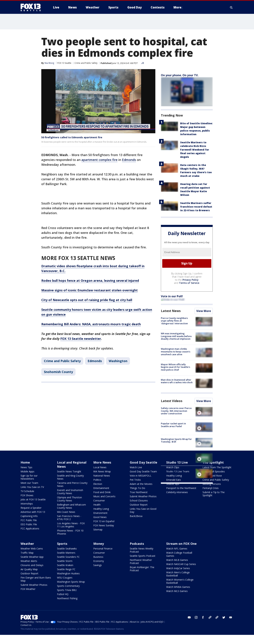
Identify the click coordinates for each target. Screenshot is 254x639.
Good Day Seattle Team (143, 471)
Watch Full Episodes (214, 471)
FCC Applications (30, 528)
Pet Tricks (135, 479)
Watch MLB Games (177, 560)
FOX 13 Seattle (64, 63)
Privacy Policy (190, 279)
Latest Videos (171, 401)
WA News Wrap (102, 471)
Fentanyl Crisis (211, 488)
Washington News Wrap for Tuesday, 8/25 (176, 456)
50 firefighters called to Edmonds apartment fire (71, 137)
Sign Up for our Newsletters (29, 477)
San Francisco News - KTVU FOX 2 (69, 517)
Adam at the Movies (141, 484)
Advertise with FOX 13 (33, 512)
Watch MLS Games (177, 591)
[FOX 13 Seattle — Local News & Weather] (32, 7)
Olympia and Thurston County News (69, 499)
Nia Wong (49, 63)
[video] (204, 412)
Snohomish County (58, 372)
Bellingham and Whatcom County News (71, 506)
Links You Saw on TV (32, 487)
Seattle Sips (172, 484)
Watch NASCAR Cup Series (181, 564)
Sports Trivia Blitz (67, 590)
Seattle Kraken (65, 565)
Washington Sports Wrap (71, 581)
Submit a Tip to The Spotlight (214, 494)
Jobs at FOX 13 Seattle (33, 499)
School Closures (139, 500)
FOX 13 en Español (103, 521)
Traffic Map (27, 552)
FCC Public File (29, 520)
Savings (97, 565)
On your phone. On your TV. (179, 75)
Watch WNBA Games (178, 587)
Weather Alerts (29, 561)
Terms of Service (189, 282)
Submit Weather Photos (143, 496)
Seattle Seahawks (67, 548)
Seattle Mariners (66, 552)
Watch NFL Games (176, 548)
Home (25, 462)
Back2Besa (136, 516)
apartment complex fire (99, 160)
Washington (118, 361)
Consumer (99, 500)
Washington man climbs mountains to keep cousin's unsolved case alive (175, 351)
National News (101, 475)
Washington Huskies (68, 573)
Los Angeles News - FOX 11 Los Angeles (71, 525)
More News (102, 462)
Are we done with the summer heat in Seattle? (174, 471)
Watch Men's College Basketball (178, 574)
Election (97, 484)
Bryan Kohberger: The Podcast (142, 569)
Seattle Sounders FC (68, 556)
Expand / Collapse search (231, 7)
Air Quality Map (29, 569)
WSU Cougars (64, 577)
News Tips (26, 467)
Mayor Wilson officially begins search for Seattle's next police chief (175, 367)
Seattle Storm (64, 561)
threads (217, 617)
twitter (224, 617)
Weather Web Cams (32, 548)
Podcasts (137, 544)
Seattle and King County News (70, 477)
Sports (62, 544)
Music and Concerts (104, 496)
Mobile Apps (27, 471)
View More (203, 311)
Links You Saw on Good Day (143, 510)
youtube (189, 617)
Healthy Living (101, 508)
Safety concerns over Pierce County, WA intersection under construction (176, 411)
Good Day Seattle (143, 462)
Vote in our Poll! (172, 296)
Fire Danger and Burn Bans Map (36, 579)
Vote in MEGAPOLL (140, 475)
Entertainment (101, 488)
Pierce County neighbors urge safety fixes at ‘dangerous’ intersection (174, 320)
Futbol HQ (62, 594)
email (230, 617)
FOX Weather (28, 589)
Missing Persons (212, 484)
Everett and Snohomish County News (70, 491)
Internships (27, 503)
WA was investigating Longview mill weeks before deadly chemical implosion (176, 336)
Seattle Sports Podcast (142, 555)
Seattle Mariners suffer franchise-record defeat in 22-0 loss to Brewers (196, 206)
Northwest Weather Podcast (141, 561)
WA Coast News (66, 512)
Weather (27, 544)
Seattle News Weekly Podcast (141, 550)
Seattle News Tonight (69, 471)
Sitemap (97, 529)
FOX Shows (27, 495)
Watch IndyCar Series (178, 568)
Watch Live (136, 467)
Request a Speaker (31, 507)
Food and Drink (102, 492)
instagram (196, 617)
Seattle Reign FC (66, 569)
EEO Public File (29, 524)
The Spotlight (213, 462)
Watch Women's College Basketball (180, 581)
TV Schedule (27, 491)
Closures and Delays (32, 565)
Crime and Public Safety (85, 63)
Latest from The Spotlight (217, 467)
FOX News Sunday (103, 525)
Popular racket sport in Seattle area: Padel (173, 425)
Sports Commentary (68, 585)
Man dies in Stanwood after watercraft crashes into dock (176, 381)
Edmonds (129, 160)
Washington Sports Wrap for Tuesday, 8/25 (176, 440)
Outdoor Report (139, 504)
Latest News (171, 311)
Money (98, 544)
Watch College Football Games (179, 554)
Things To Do (137, 488)
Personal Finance (102, 548)
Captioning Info (29, 516)
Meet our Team (29, 482)
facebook (203, 617)
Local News (99, 467)
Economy (98, 561)
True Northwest (139, 492)
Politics (97, 479)
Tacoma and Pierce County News (72, 484)
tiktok (210, 617)
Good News (100, 517)
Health (97, 504)
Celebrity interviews (177, 492)
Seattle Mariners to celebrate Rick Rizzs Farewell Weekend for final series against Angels (194, 149)
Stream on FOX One (181, 544)
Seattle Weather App (32, 556)
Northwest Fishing (67, 598)
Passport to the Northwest (181, 488)
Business (98, 556)
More (177, 7)
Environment (100, 513)
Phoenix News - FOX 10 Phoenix (70, 532)
